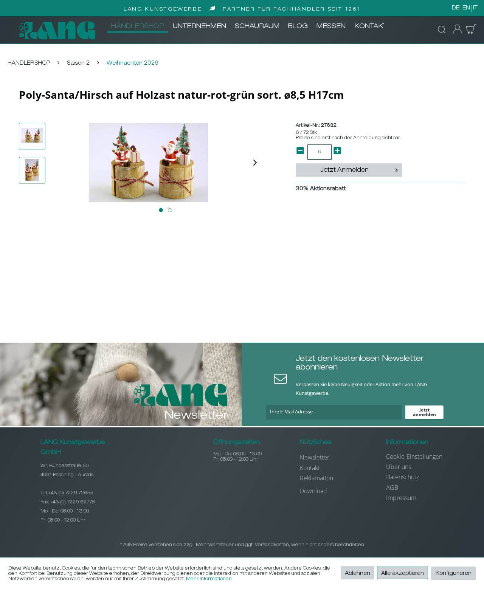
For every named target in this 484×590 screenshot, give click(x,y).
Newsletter (314, 457)
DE (455, 8)
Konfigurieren (454, 573)
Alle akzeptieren (402, 573)
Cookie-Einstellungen (414, 456)
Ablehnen (357, 573)
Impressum (401, 498)
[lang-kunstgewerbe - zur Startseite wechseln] (57, 30)
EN (466, 8)
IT (475, 8)
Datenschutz (402, 477)
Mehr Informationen (209, 579)
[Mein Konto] (455, 29)
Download (313, 491)
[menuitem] (137, 27)
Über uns (398, 467)
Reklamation (316, 478)
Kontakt (310, 468)
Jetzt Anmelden (344, 171)
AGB (392, 487)
